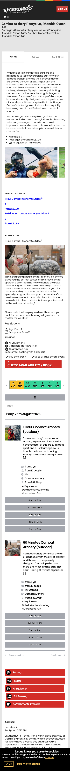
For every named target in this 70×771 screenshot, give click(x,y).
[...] (24, 458)
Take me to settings (28, 763)
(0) (7, 17)
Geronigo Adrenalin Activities (35, 9)
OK (8, 764)
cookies (49, 757)
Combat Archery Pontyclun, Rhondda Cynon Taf (30, 34)
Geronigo (7, 30)
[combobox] (34, 406)
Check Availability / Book (29, 364)
